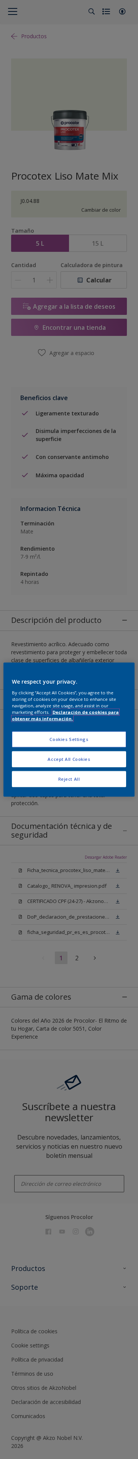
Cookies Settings (68, 739)
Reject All (69, 778)
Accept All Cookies (69, 759)
